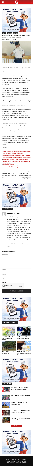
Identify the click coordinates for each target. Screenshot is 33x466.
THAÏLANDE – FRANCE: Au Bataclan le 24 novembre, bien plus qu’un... (20, 411)
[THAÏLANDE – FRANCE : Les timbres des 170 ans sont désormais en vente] (9, 331)
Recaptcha (4, 282)
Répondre (8, 246)
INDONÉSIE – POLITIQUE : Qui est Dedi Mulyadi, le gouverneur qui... (24, 353)
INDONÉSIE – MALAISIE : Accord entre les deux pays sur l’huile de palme (9, 175)
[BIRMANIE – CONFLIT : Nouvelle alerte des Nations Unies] (6, 405)
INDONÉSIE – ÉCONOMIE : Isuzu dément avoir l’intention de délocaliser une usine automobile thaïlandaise (24, 176)
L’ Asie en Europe (10, 462)
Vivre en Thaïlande (21, 461)
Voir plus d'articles (16, 426)
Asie (18, 459)
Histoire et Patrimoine (21, 462)
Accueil (3, 6)
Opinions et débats (10, 461)
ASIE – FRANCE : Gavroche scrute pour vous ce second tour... (21, 396)
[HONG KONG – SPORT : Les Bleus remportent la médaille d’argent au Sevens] (6, 389)
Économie (23, 459)
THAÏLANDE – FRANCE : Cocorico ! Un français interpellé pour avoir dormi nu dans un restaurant (16, 36)
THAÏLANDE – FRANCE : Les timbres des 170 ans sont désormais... (8, 338)
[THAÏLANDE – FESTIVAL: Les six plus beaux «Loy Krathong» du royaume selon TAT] (6, 420)
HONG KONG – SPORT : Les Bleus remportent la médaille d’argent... (19, 388)
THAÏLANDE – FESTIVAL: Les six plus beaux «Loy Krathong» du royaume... (20, 419)
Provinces (9, 33)
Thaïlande (15, 33)
